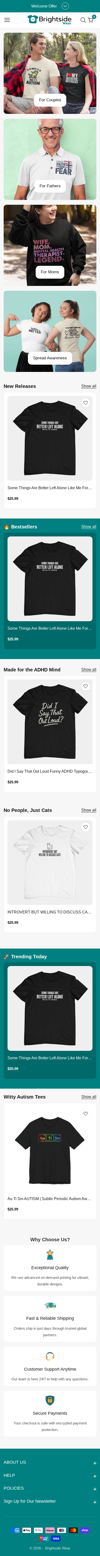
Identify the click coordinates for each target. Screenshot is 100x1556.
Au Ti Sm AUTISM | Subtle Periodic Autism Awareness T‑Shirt (50, 1199)
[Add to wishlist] (85, 402)
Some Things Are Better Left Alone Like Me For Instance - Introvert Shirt (50, 488)
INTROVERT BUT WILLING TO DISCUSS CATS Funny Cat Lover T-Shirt (50, 912)
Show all (88, 386)
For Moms (50, 272)
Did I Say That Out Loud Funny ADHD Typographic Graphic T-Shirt (50, 771)
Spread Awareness (50, 358)
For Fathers (50, 186)
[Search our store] (84, 20)
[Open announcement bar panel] (65, 6)
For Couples (50, 100)
